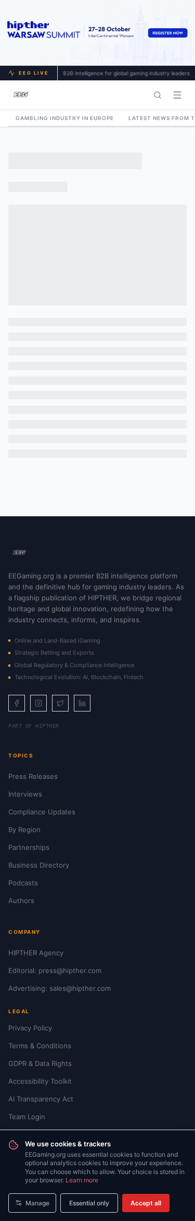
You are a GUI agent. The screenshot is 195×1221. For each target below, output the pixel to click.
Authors (21, 900)
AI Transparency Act (40, 1099)
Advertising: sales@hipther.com (59, 988)
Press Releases (33, 776)
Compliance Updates (41, 812)
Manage (37, 1203)
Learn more (82, 1180)
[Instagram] (38, 703)
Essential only (89, 1203)
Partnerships (28, 847)
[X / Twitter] (60, 703)
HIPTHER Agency (35, 953)
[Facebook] (16, 703)
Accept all (146, 1203)
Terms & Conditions (39, 1045)
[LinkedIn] (82, 703)
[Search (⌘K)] (157, 95)
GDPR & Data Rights (40, 1063)
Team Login (26, 1116)
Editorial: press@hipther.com (54, 970)
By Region (24, 829)
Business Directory (38, 865)
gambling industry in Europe (65, 118)
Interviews (25, 794)
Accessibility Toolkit (40, 1081)
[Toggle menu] (177, 95)
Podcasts (23, 883)
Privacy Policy (30, 1028)
